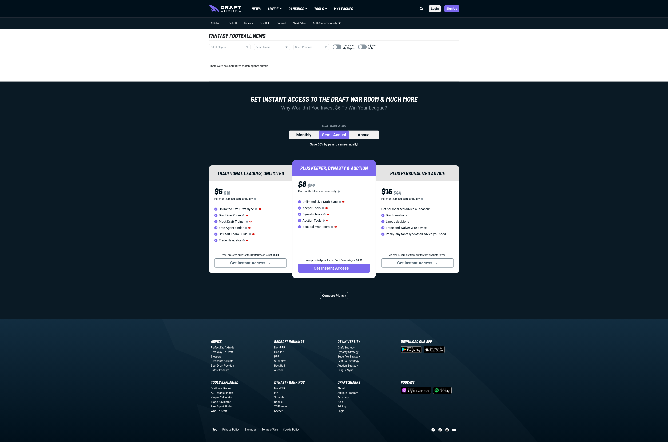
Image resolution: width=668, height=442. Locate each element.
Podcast (281, 23)
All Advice (216, 23)
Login (435, 8)
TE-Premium (281, 406)
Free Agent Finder (221, 406)
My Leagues (343, 9)
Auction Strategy (347, 365)
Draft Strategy (346, 347)
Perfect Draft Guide (222, 347)
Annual (364, 134)
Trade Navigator (220, 402)
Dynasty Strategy (348, 352)
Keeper (278, 411)
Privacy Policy (231, 429)
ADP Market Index (222, 393)
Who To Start (219, 411)
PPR (276, 356)
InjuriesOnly (372, 47)
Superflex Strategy (348, 356)
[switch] (337, 46)
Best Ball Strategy (348, 361)
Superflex (280, 361)
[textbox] (227, 47)
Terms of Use (270, 429)
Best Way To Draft (222, 352)
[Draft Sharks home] (225, 9)
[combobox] (229, 47)
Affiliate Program (347, 393)
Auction (279, 370)
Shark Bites (299, 23)
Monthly (303, 134)
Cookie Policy (291, 429)
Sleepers (216, 356)
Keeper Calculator (221, 397)
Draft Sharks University (324, 23)
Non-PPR (279, 347)
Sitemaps (250, 429)
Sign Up (451, 8)
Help (340, 402)
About (341, 388)
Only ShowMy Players (349, 47)
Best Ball (264, 23)
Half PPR (279, 352)
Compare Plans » (334, 295)
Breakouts (217, 361)
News (256, 9)
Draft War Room (221, 388)
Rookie (278, 402)
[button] (260, 209)
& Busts (228, 361)
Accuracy (343, 397)
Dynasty (248, 23)
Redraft (233, 23)
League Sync (345, 370)
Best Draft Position (222, 365)
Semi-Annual (334, 134)
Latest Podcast (220, 370)
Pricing (341, 406)
